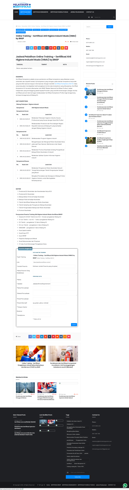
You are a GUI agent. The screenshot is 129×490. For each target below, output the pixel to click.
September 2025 (54, 29)
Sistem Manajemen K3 (79, 463)
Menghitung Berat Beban (73, 431)
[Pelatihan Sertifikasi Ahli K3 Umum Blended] (91, 148)
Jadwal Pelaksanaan (77, 12)
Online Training (45, 29)
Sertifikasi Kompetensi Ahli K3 (64, 84)
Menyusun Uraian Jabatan (73, 434)
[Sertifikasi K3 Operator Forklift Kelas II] (91, 133)
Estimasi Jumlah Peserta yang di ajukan (45, 266)
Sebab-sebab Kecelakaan (73, 456)
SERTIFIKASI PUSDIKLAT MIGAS (59, 12)
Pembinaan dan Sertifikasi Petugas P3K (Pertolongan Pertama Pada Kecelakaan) (45, 397)
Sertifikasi (69, 463)
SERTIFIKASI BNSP (25, 12)
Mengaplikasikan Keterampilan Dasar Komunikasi (76, 427)
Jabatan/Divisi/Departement (41, 284)
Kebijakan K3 (70, 424)
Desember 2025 (26, 26)
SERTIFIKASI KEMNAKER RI (40, 12)
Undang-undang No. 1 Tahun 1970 (75, 466)
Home (16, 12)
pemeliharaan (70, 440)
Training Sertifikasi (21, 32)
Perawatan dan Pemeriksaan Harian (75, 450)
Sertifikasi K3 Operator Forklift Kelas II (104, 132)
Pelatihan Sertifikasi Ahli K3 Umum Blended (104, 147)
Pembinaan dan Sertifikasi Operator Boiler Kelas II (67, 397)
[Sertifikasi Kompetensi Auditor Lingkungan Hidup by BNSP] (91, 140)
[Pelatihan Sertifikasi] (22, 5)
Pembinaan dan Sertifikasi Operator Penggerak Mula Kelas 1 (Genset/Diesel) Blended (105, 123)
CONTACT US (90, 12)
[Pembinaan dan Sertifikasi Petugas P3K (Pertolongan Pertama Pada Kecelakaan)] (46, 387)
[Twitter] (40, 485)
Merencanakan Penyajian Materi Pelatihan (77, 437)
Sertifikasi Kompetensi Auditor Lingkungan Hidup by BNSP (105, 139)
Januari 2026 (29, 29)
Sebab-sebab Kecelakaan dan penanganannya (74, 460)
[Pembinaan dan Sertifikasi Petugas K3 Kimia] (25, 387)
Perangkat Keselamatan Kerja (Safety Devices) (76, 444)
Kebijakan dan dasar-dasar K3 (74, 421)
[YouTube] (42, 485)
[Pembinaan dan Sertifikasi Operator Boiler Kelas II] (68, 387)
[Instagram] (44, 485)
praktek (86, 453)
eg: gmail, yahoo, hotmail (40, 303)
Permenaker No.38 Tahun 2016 (74, 453)
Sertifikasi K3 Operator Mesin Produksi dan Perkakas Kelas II (100, 115)
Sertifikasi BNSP (63, 29)
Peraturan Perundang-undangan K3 (75, 447)
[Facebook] (38, 485)
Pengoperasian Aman (81, 440)
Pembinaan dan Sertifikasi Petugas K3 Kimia (24, 397)
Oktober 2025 (36, 29)
